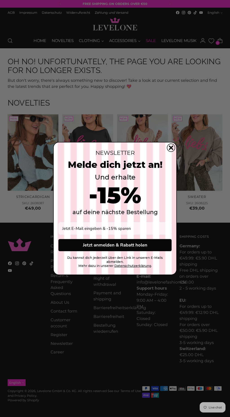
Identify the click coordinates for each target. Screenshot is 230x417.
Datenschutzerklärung (132, 266)
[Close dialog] (171, 148)
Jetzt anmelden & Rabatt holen (115, 245)
